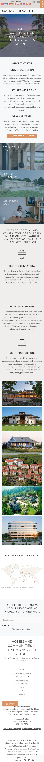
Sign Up (5, 625)
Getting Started (22, 680)
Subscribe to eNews (43, 4)
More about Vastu (22, 683)
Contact (22, 694)
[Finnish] (5, 4)
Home (22, 669)
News (22, 687)
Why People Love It (22, 676)
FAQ (22, 690)
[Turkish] (30, 4)
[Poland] (18, 4)
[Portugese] (21, 4)
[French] (8, 4)
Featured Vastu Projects (22, 673)
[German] (11, 4)
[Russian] (24, 4)
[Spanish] (27, 4)
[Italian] (15, 4)
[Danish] (2, 4)
